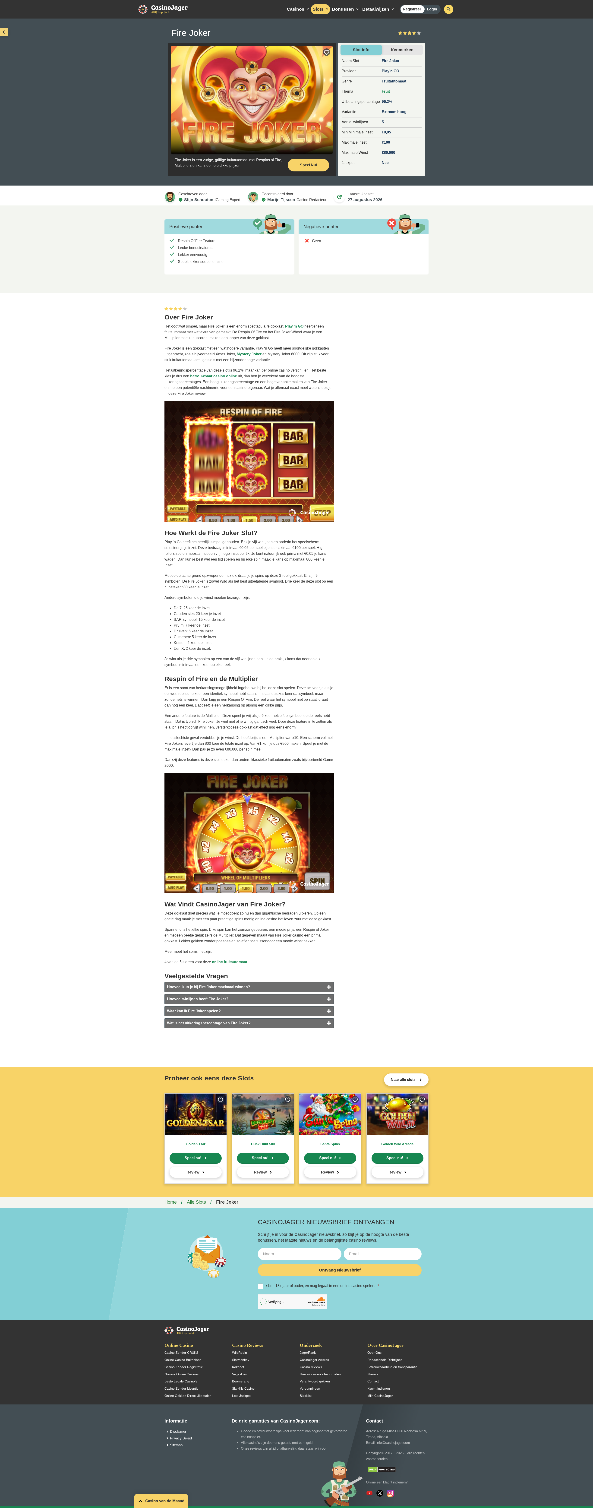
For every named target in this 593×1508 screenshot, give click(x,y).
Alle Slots (196, 1202)
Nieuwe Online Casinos (181, 1374)
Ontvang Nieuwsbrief (340, 1270)
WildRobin (239, 1352)
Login (432, 9)
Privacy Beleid (181, 1438)
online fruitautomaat (229, 962)
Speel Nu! (308, 165)
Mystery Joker (249, 354)
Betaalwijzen (375, 9)
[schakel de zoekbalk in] (448, 9)
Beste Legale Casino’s (180, 1381)
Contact (373, 1381)
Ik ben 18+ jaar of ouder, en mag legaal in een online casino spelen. (322, 1286)
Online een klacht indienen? (386, 1482)
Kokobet (238, 1367)
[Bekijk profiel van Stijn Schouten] (170, 196)
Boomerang (240, 1381)
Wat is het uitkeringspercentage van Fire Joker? (209, 1023)
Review (192, 1172)
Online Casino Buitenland (183, 1360)
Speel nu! (193, 1158)
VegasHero (240, 1374)
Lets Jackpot (241, 1396)
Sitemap (176, 1445)
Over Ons (374, 1352)
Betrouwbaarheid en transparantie (392, 1367)
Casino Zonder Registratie (183, 1367)
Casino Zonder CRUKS (181, 1352)
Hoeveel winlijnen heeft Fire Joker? (197, 999)
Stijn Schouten (198, 199)
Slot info (361, 49)
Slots (318, 9)
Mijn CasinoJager (380, 1396)
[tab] (249, 987)
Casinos (295, 9)
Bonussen (343, 9)
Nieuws (372, 1374)
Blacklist (306, 1396)
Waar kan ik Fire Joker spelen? (194, 1011)
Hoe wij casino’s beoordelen (320, 1374)
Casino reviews (311, 1367)
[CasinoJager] (168, 9)
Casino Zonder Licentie (181, 1388)
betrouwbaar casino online (213, 376)
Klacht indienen (378, 1388)
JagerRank (308, 1352)
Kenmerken (402, 49)
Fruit (386, 91)
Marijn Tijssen (281, 199)
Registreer (412, 9)
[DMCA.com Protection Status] (382, 1469)
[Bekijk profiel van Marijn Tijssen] (253, 196)
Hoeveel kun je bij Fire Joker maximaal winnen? (208, 987)
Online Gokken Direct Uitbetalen (187, 1396)
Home (170, 1202)
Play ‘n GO (294, 326)
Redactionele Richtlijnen (385, 1360)
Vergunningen (310, 1388)
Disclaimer (178, 1431)
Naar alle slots (403, 1080)
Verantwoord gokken (315, 1381)
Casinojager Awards (314, 1360)
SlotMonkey (240, 1360)
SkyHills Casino (243, 1388)
